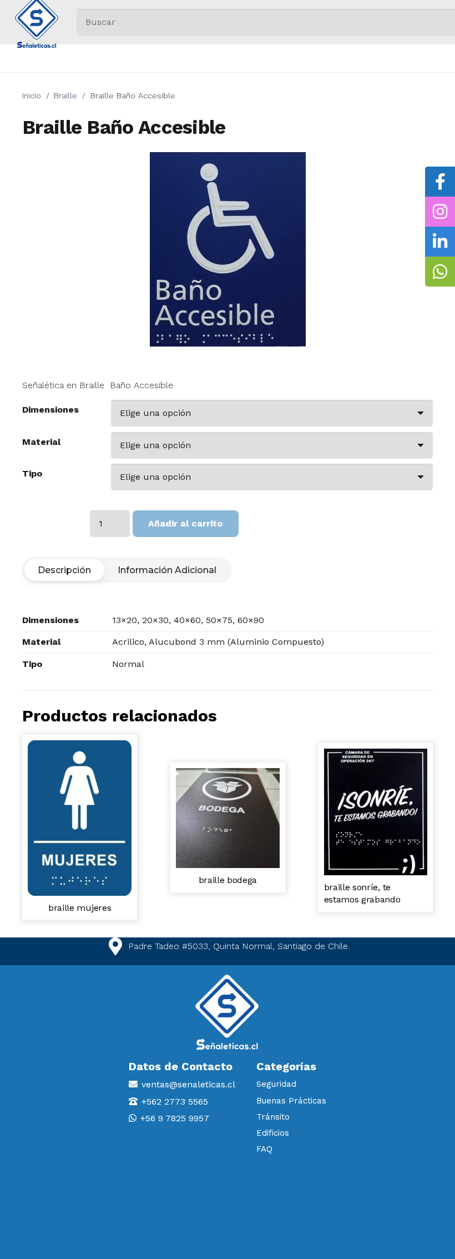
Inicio (31, 95)
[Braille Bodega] (228, 773)
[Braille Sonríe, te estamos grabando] (376, 754)
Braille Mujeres (79, 907)
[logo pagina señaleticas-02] (227, 1012)
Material (41, 442)
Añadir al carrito (185, 523)
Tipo (32, 473)
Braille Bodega (228, 880)
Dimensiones (50, 409)
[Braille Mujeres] (80, 745)
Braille (65, 95)
